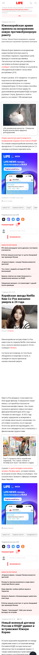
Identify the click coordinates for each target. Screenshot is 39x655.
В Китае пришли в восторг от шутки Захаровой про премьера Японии (19, 256)
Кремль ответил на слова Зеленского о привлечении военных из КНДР (16, 277)
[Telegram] (13, 219)
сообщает (6, 67)
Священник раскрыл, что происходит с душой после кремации (19, 284)
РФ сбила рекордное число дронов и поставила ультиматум (20, 249)
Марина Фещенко (8, 528)
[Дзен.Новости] (4, 219)
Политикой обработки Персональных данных (15, 9)
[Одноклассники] (23, 219)
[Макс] (8, 219)
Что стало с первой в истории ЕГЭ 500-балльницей (16, 270)
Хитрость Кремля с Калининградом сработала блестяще (19, 597)
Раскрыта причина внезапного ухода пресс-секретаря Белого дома (18, 583)
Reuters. (13, 347)
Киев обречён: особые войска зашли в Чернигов (16, 590)
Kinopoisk (11, 331)
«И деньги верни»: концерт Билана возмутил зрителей (18, 263)
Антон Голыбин (8, 201)
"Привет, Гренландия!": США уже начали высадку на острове (17, 611)
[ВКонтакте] (18, 219)
